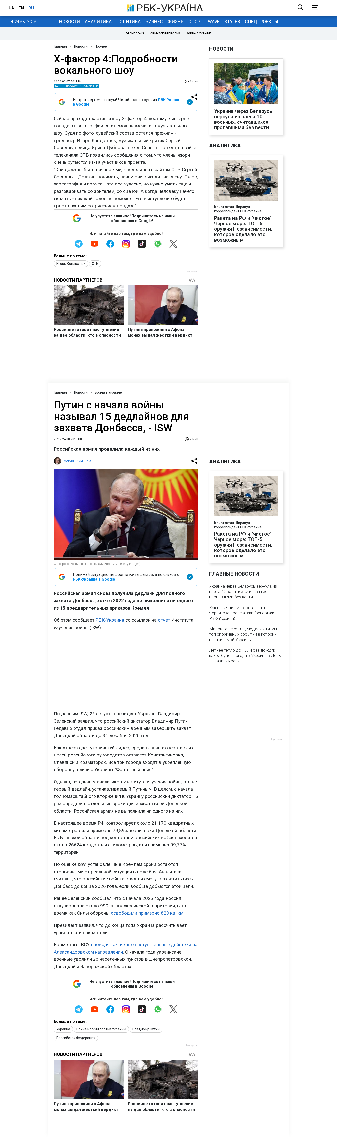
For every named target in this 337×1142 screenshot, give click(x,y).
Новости (69, 21)
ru (31, 7)
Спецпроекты (261, 21)
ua (11, 7)
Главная (60, 46)
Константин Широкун (232, 207)
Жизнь (176, 21)
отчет (164, 620)
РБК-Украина (109, 620)
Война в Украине (199, 33)
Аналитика (98, 21)
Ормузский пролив (165, 33)
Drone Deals (135, 33)
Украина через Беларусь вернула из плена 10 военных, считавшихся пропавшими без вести (243, 119)
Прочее (101, 46)
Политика (128, 21)
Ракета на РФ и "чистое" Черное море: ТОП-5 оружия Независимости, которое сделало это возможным (243, 229)
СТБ (95, 263)
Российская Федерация (75, 1038)
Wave (214, 21)
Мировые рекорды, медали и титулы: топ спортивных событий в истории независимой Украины (244, 634)
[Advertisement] (126, 670)
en (21, 7)
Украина (63, 1029)
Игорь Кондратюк (70, 263)
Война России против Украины (101, 1029)
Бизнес (154, 21)
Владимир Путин (146, 1029)
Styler (232, 21)
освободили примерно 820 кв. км (147, 913)
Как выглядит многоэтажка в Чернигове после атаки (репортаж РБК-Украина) (241, 613)
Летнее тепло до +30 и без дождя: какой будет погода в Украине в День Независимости (245, 655)
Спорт (195, 21)
